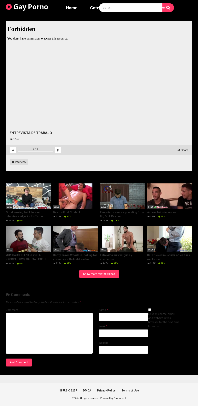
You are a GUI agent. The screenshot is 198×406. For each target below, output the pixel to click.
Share (184, 150)
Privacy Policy (106, 390)
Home (72, 7)
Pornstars (156, 7)
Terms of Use (130, 390)
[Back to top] (185, 394)
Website (103, 342)
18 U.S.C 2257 (68, 390)
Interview (20, 161)
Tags (129, 7)
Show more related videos (99, 273)
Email (103, 326)
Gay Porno (30, 6)
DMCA (87, 390)
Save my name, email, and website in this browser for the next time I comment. (163, 320)
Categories (101, 7)
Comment (12, 309)
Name (103, 309)
